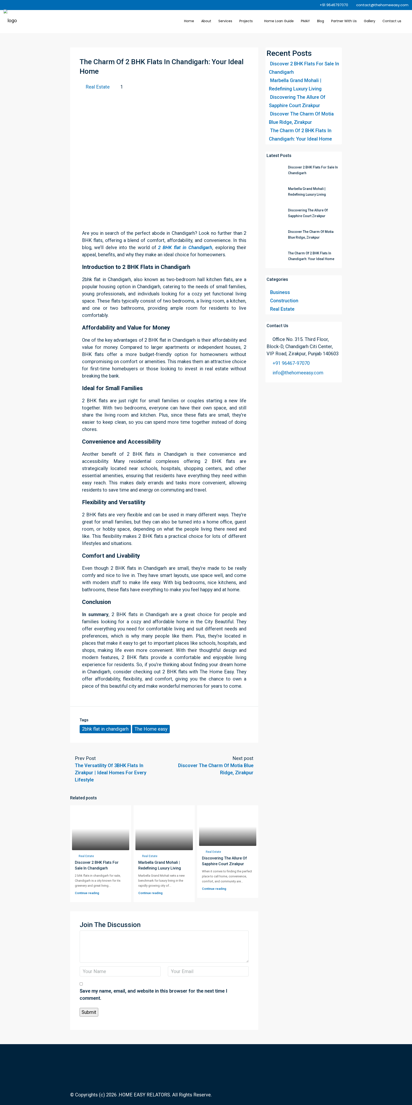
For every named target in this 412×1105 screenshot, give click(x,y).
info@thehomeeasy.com (298, 373)
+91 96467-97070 (291, 363)
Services (225, 21)
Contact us (391, 21)
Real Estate (98, 87)
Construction (284, 301)
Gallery (369, 21)
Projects (246, 21)
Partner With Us (344, 21)
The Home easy (150, 729)
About (206, 21)
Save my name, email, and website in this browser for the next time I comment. (153, 994)
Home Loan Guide (279, 21)
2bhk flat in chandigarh (105, 729)
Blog (320, 21)
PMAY (305, 21)
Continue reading (87, 893)
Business (280, 292)
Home (189, 21)
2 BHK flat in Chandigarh (185, 247)
